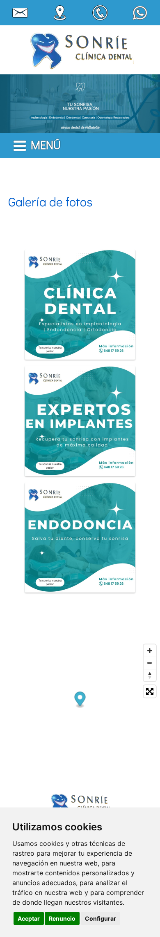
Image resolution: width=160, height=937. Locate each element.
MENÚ (46, 144)
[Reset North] (150, 675)
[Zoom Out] (150, 663)
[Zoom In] (150, 650)
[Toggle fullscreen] (150, 691)
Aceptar (29, 918)
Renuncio (62, 918)
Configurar (100, 918)
